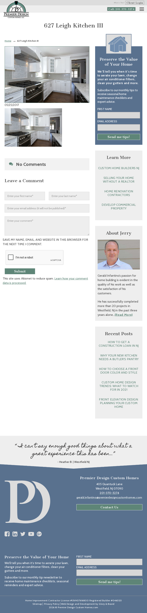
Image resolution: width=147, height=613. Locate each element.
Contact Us (109, 507)
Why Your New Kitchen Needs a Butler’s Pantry (119, 357)
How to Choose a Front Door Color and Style (118, 370)
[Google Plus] (39, 534)
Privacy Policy (51, 603)
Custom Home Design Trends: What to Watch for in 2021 (118, 386)
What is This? (119, 3)
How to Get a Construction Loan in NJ (119, 343)
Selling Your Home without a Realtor (118, 179)
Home (8, 40)
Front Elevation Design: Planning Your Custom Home (118, 403)
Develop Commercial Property (119, 206)
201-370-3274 (109, 493)
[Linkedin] (15, 534)
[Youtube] (31, 534)
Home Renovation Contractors (118, 193)
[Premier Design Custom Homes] (16, 10)
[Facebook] (7, 534)
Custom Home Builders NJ (118, 168)
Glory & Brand (106, 603)
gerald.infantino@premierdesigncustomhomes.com (109, 497)
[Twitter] (23, 534)
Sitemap (37, 603)
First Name (104, 109)
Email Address (107, 121)
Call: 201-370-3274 (121, 9)
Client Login (135, 2)
